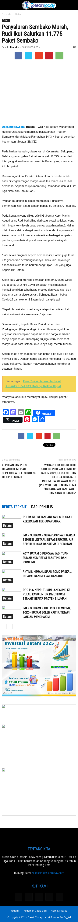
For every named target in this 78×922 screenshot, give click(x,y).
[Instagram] (29, 897)
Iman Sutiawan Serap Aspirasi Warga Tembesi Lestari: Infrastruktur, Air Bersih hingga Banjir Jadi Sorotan (49, 539)
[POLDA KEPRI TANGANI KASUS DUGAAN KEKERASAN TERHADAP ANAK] (11, 521)
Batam (18, 14)
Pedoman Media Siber (35, 910)
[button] (72, 5)
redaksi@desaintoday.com (48, 873)
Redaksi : (15, 910)
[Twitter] (39, 897)
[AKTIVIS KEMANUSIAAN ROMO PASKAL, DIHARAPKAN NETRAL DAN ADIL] (11, 576)
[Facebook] (18, 897)
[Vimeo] (49, 897)
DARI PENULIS (42, 507)
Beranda (6, 14)
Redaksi (14, 47)
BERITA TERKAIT (14, 507)
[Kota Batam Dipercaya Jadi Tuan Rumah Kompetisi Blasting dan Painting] (11, 557)
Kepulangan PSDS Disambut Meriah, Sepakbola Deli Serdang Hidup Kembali (19, 471)
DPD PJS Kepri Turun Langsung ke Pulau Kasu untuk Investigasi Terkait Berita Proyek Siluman (46, 594)
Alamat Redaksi (59, 910)
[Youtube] (59, 897)
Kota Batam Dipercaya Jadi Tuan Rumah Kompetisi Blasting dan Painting (45, 558)
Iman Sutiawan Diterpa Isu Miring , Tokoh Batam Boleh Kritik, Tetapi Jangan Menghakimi (47, 612)
